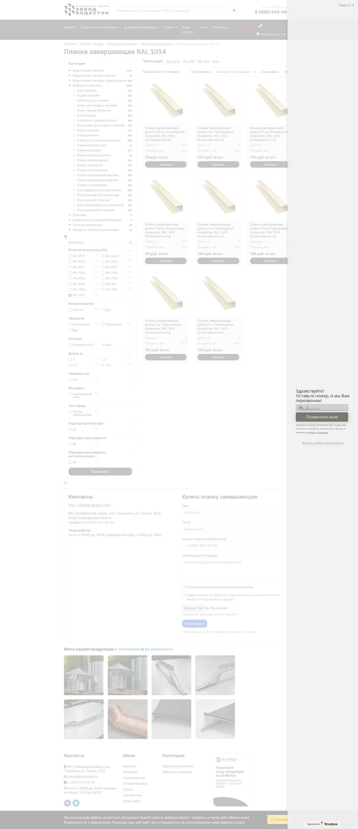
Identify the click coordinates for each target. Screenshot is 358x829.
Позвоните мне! (322, 417)
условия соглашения (317, 432)
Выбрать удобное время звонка (322, 443)
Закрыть (345, 5)
